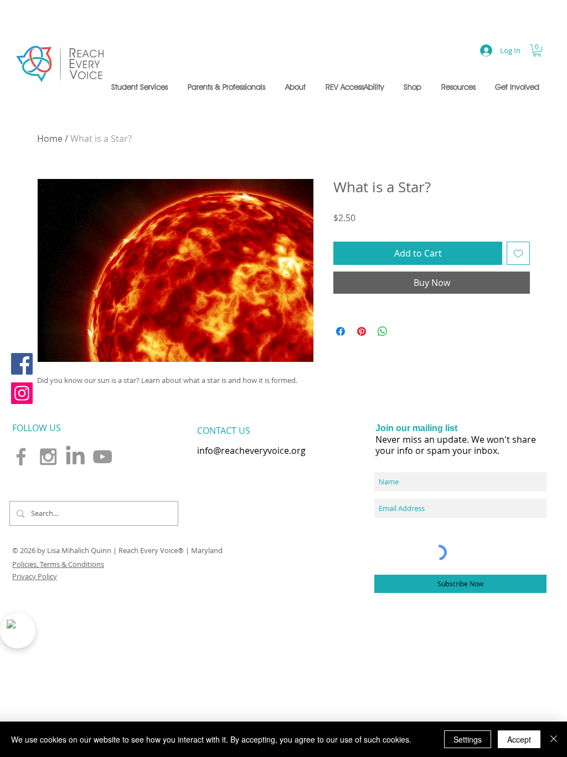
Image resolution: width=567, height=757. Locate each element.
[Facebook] (22, 364)
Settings (467, 739)
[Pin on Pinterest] (361, 326)
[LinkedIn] (75, 456)
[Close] (553, 739)
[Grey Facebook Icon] (21, 456)
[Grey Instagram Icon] (48, 456)
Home (50, 138)
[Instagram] (22, 393)
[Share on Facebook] (340, 326)
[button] (141, 87)
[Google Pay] (431, 283)
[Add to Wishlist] (518, 253)
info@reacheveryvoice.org (251, 450)
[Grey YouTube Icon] (102, 456)
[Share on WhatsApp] (382, 326)
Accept (519, 739)
